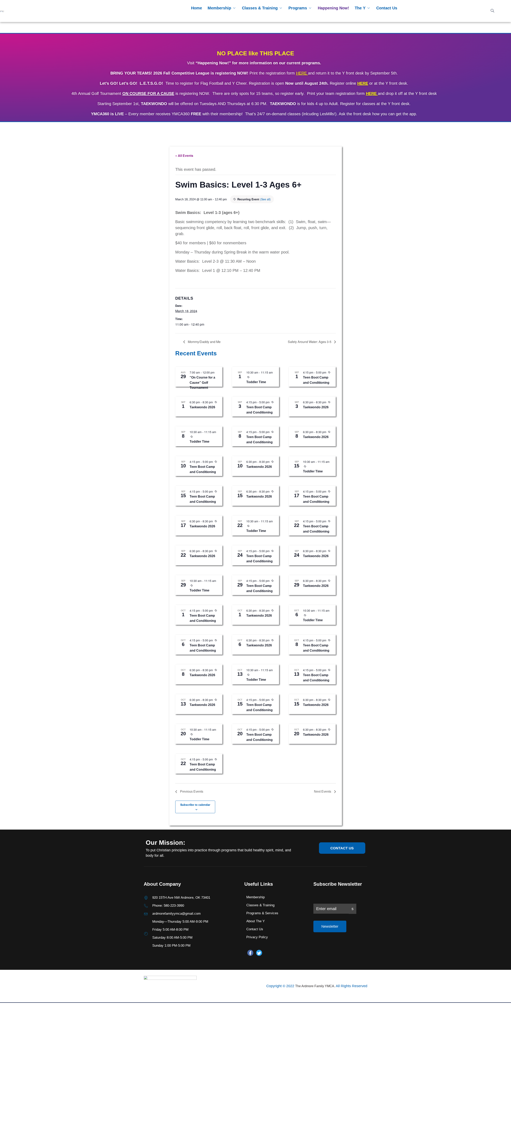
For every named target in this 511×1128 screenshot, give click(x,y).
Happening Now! (333, 8)
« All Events (184, 155)
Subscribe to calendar (195, 805)
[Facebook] (250, 953)
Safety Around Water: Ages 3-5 (310, 341)
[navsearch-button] (492, 11)
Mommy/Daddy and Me (204, 341)
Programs (297, 8)
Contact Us (386, 8)
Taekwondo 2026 (202, 407)
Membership (219, 8)
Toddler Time (256, 382)
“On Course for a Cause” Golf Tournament (202, 383)
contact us (342, 848)
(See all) (265, 199)
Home (196, 8)
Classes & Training (260, 8)
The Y (360, 8)
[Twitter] (259, 953)
